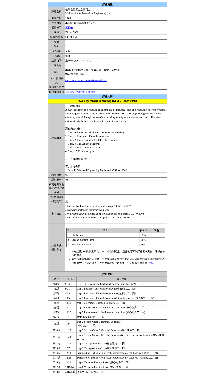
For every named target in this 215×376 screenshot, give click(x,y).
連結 (151, 262)
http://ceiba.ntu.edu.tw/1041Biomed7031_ (86, 80)
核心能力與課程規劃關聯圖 (80, 91)
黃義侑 (69, 27)
